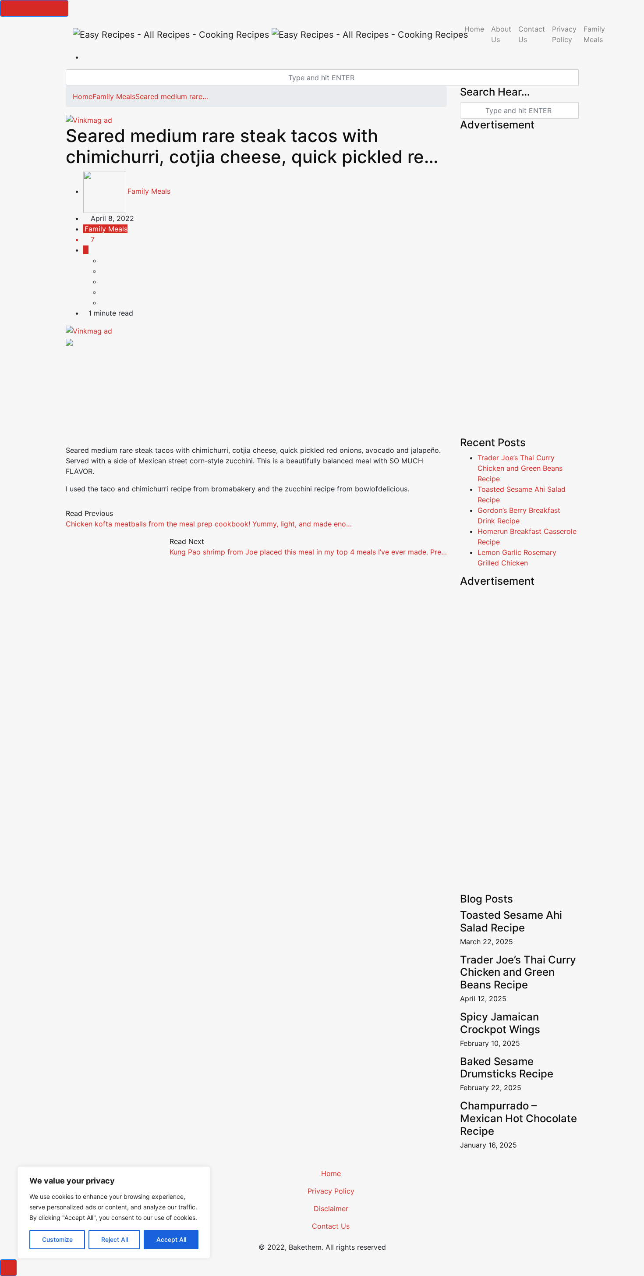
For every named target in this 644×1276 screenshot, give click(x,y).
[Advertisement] (256, 373)
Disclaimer (331, 1208)
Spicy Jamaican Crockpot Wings (500, 1023)
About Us (501, 34)
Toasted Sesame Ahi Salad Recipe (511, 921)
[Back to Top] (8, 1267)
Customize (57, 1239)
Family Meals (594, 34)
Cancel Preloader (34, 8)
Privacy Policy (564, 34)
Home (474, 29)
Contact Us (531, 34)
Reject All (114, 1239)
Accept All (171, 1239)
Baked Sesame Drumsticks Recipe (506, 1068)
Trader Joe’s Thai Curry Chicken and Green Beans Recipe (520, 468)
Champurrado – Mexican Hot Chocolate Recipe (518, 1118)
